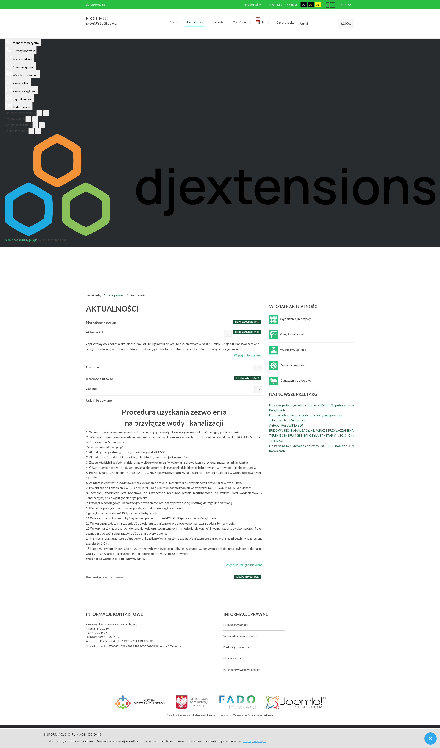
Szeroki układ (333, 4)
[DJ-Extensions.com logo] (220, 235)
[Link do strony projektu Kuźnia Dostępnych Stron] (140, 701)
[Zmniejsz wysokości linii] (35, 125)
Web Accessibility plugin (21, 240)
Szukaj (346, 23)
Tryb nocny (275, 4)
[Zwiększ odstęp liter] (38, 131)
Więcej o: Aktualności (248, 355)
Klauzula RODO (232, 658)
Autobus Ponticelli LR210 (286, 425)
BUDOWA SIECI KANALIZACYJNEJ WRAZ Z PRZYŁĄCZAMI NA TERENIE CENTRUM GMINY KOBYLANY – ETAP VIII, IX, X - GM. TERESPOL (311, 435)
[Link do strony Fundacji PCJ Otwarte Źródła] (296, 701)
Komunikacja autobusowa (104, 577)
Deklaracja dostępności (237, 647)
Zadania (91, 389)
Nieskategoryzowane (101, 322)
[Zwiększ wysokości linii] (42, 125)
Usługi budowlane (99, 400)
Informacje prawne (99, 379)
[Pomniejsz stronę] (39, 113)
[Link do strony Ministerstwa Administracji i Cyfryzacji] (192, 701)
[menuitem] (173, 22)
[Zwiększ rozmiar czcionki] (35, 119)
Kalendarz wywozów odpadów (241, 669)
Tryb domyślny (252, 4)
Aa (303, 4)
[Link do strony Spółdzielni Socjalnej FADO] (237, 701)
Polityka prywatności (235, 624)
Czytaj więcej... (254, 740)
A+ (349, 4)
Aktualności (94, 332)
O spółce (92, 367)
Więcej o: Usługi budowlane (244, 565)
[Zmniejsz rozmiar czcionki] (28, 119)
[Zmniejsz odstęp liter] (31, 131)
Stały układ (327, 4)
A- (342, 4)
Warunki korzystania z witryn (240, 636)
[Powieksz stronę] (46, 113)
